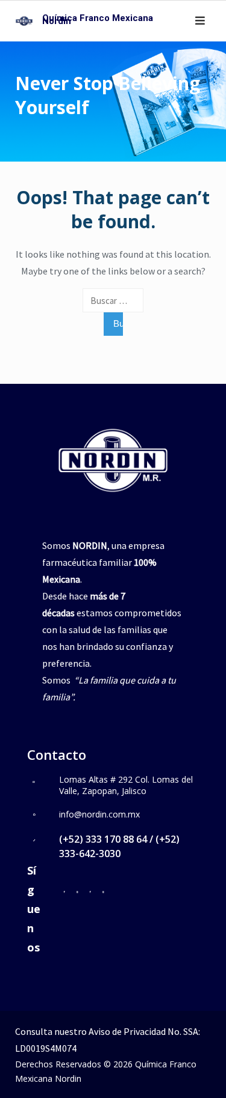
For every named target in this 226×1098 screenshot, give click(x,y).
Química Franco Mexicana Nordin (97, 19)
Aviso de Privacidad (127, 1031)
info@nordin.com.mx (99, 814)
